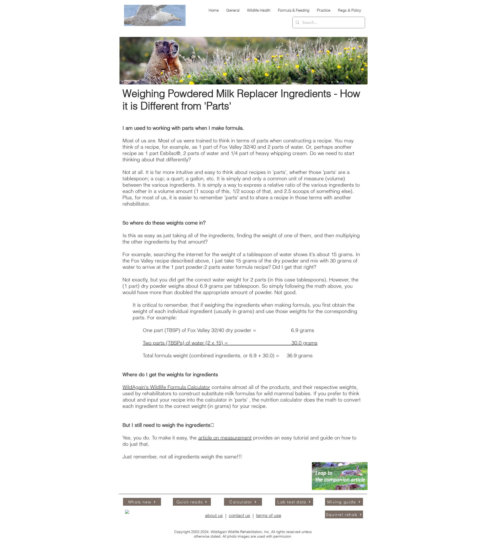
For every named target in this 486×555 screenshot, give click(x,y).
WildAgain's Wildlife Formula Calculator (166, 387)
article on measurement (225, 437)
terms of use (268, 515)
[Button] (305, 527)
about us (214, 515)
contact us (239, 515)
